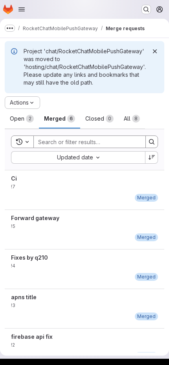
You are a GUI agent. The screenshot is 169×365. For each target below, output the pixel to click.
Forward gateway (35, 218)
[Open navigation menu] (21, 9)
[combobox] (78, 157)
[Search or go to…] (146, 9)
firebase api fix (32, 336)
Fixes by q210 (29, 257)
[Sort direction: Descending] (151, 157)
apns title (24, 297)
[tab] (22, 118)
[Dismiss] (155, 51)
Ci (14, 178)
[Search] (151, 142)
